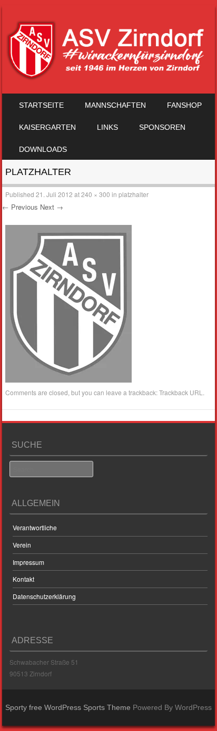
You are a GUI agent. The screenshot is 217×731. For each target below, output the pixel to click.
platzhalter (134, 194)
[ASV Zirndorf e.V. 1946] (107, 78)
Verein (22, 544)
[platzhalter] (68, 379)
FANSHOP (184, 105)
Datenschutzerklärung (44, 596)
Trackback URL (181, 392)
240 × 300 (95, 194)
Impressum (28, 562)
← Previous (20, 207)
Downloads (43, 149)
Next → (51, 207)
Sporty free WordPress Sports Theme (68, 707)
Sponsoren (162, 127)
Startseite (41, 105)
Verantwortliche (35, 527)
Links (107, 127)
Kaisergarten (47, 127)
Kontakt (23, 578)
